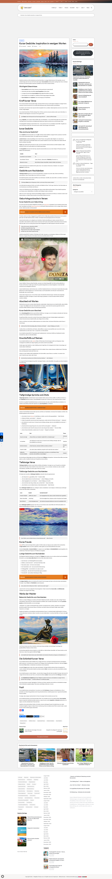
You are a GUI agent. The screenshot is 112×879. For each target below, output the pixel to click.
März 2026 (46, 786)
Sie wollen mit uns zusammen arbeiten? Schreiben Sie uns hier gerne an (83, 53)
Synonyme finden (21, 802)
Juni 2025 (46, 804)
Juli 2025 (46, 802)
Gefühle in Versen (32, 720)
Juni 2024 (46, 829)
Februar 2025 (47, 813)
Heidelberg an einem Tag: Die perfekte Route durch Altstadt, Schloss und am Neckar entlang (85, 91)
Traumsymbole (32, 804)
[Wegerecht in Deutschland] (22, 831)
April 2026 (46, 784)
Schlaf (33, 341)
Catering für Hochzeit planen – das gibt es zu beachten (85, 120)
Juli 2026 (46, 777)
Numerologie (30, 793)
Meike (77, 150)
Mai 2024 (46, 831)
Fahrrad (32, 416)
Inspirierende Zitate (21, 786)
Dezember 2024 (47, 817)
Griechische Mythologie (22, 781)
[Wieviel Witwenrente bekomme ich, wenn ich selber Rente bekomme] (22, 821)
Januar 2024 (46, 840)
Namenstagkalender (22, 793)
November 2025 (47, 794)
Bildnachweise (62, 876)
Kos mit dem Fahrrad (22, 851)
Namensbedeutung (30, 788)
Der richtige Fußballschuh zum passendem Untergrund (85, 102)
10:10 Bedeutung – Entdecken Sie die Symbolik (80, 792)
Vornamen (20, 809)
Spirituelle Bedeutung (28, 797)
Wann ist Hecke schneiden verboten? (33, 839)
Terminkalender (80, 179)
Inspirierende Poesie (41, 720)
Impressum (55, 876)
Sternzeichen (37, 797)
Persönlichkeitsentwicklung (23, 795)
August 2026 (46, 775)
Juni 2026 (46, 780)
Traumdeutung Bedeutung (23, 804)
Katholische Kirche (31, 786)
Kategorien (75, 189)
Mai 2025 (46, 807)
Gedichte (21, 40)
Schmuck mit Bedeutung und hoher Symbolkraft (84, 96)
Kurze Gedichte (59, 720)
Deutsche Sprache (21, 779)
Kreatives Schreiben (50, 720)
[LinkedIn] (1, 440)
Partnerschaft (37, 793)
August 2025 (46, 800)
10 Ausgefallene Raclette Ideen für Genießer (80, 788)
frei (29, 476)
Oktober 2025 (47, 796)
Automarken (85, 178)
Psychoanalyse (32, 795)
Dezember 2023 (47, 842)
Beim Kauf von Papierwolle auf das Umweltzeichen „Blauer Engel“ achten (85, 115)
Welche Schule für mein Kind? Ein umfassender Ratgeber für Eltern (56, 859)
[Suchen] (91, 44)
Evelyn (77, 163)
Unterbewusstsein (29, 806)
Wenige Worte (22, 723)
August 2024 (46, 825)
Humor (20, 544)
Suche (74, 39)
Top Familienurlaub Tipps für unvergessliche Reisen (55, 866)
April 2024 (46, 833)
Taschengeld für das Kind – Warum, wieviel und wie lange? (57, 852)
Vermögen (36, 806)
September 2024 (47, 823)
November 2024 (47, 819)
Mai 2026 (46, 782)
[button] (2, 876)
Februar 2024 (47, 838)
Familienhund (29, 779)
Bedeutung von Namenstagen (35, 777)
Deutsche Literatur (23, 720)
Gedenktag (36, 779)
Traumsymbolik (21, 806)
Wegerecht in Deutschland (33, 828)
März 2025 (46, 811)
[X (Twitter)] (1, 437)
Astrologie (20, 777)
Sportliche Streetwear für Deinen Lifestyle (84, 108)
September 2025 (47, 798)
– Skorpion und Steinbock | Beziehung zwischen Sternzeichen (80, 777)
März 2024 (46, 836)
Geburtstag (46, 204)
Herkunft (28, 784)
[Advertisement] (56, 25)
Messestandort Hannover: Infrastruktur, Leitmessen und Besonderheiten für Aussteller (81, 78)
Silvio (77, 139)
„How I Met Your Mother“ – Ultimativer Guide (80, 785)
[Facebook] (1, 434)
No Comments (23, 46)
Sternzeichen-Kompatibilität (23, 800)
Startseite (22, 15)
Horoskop (34, 784)
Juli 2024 (46, 827)
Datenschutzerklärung (71, 876)
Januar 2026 (46, 790)
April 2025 (46, 809)
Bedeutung (26, 777)
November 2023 (47, 844)
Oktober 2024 (47, 821)
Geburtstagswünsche (36, 206)
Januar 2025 (46, 815)
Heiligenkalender (32, 781)
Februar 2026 (47, 788)
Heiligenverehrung (21, 784)
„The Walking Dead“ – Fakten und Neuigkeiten (80, 781)
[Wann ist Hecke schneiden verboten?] (22, 842)
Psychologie (20, 797)
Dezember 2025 (47, 792)
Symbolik (32, 800)
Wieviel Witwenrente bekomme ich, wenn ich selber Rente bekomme (34, 818)
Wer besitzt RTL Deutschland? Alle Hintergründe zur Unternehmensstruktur (85, 127)
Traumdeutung (29, 802)
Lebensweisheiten (21, 788)
